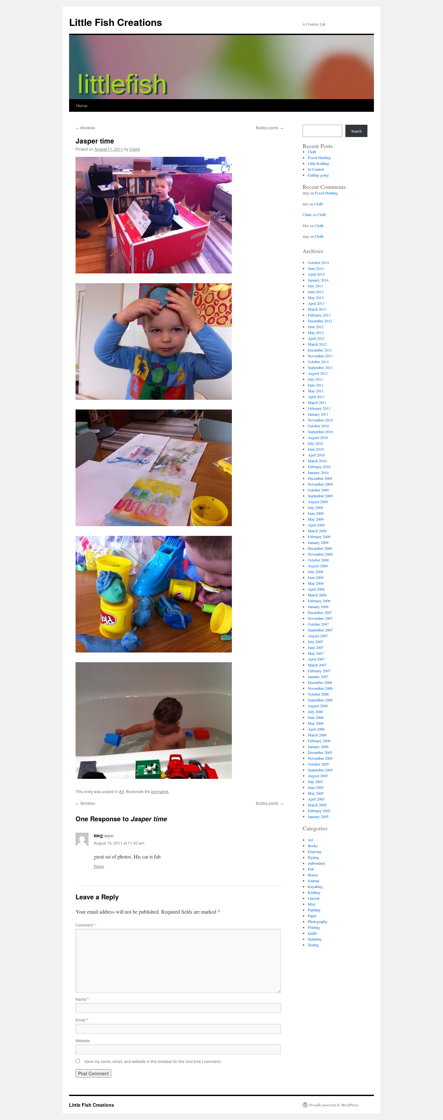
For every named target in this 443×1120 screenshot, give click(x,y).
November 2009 (320, 484)
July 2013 (315, 285)
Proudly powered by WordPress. (334, 1104)
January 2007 (318, 676)
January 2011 (318, 414)
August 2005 (318, 775)
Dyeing (313, 857)
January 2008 (318, 606)
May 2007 (316, 653)
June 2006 (316, 717)
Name (82, 999)
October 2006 (318, 694)
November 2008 (320, 554)
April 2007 (316, 659)
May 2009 (316, 519)
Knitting (314, 892)
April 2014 (316, 274)
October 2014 (318, 262)
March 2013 (317, 309)
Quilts (312, 933)
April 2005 (316, 799)
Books (313, 845)
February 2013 (319, 315)
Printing (314, 927)
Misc (312, 903)
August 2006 (318, 705)
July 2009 (315, 507)
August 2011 (318, 373)
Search (356, 130)
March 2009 (317, 530)
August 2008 (318, 565)
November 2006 (320, 688)
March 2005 (317, 804)
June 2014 (316, 268)
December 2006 (320, 682)
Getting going (318, 175)
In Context (316, 169)
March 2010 (317, 460)
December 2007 (320, 612)
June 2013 (316, 291)
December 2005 (320, 752)
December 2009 (320, 478)
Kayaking (315, 886)
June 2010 (316, 449)
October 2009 (318, 489)
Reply (99, 866)
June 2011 (316, 384)
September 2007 (320, 629)
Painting (314, 909)
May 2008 (316, 583)
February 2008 (319, 600)
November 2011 (320, 355)
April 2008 (316, 589)
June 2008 (316, 577)
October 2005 (318, 764)
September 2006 (320, 699)
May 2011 (316, 390)
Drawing (314, 851)
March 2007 (317, 664)
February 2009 (319, 536)
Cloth (312, 151)
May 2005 (316, 793)
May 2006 (316, 723)
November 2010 (320, 419)
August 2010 (318, 437)
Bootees (85, 127)
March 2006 (317, 734)
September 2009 (320, 495)
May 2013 (316, 297)
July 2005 (315, 781)
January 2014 (318, 280)
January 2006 (318, 746)
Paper (312, 915)
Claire (134, 149)
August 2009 (318, 501)
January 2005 (318, 816)
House (313, 874)
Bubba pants (269, 127)
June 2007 (316, 647)
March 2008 (317, 594)
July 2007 (315, 641)
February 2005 (319, 810)
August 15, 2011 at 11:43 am (119, 843)
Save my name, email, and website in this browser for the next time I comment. (152, 1061)
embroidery (316, 863)
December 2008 (320, 548)
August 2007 (318, 635)
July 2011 (315, 379)
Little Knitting (318, 163)
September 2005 (320, 769)
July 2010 (315, 443)
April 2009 (316, 524)
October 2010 (318, 425)
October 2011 (318, 361)
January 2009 (318, 542)
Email (82, 1019)
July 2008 (315, 571)
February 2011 (319, 408)
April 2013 (316, 303)
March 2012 (317, 344)
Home (81, 105)
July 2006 (315, 711)
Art (121, 791)
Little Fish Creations (115, 22)
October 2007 (318, 624)
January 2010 (318, 472)
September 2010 (320, 431)
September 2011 (320, 367)
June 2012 (316, 326)
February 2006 (319, 740)
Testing (313, 944)
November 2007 (320, 618)
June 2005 (316, 787)
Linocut (313, 898)
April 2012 (316, 338)
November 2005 (320, 758)
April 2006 (316, 729)
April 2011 (316, 396)
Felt (311, 869)
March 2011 (317, 402)
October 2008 (318, 559)
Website (83, 1040)
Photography (318, 921)
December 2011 (320, 349)
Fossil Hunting (319, 157)
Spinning (315, 938)
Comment (85, 925)
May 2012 (316, 332)
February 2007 (319, 670)
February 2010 (319, 466)
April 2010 (316, 454)
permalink (160, 791)
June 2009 (316, 513)
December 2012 (320, 320)
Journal (313, 880)
